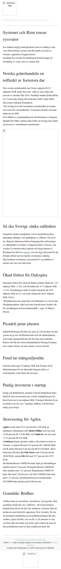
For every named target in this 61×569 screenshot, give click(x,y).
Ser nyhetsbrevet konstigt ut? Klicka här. (30, 540)
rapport (26, 252)
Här (11, 543)
